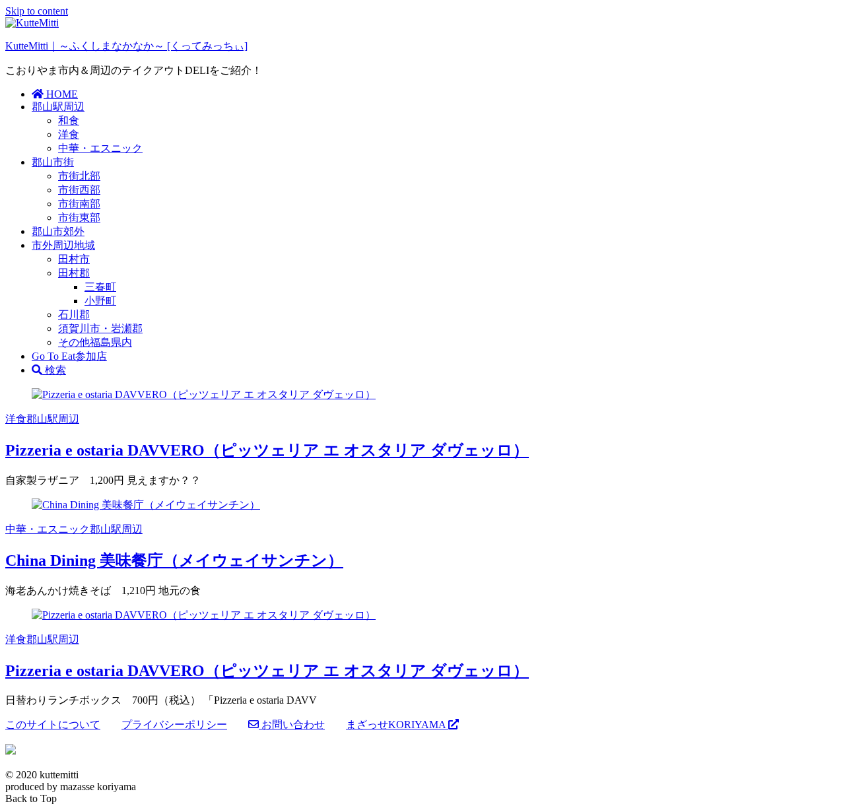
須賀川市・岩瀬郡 (100, 328)
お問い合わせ (292, 724)
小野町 (100, 300)
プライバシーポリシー (174, 724)
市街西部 (79, 189)
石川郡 (74, 314)
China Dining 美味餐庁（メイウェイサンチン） (174, 560)
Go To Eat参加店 (69, 356)
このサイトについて (52, 724)
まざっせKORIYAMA (397, 724)
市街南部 (79, 203)
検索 (54, 370)
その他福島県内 (95, 342)
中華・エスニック (100, 148)
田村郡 (74, 273)
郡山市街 (53, 162)
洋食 (68, 134)
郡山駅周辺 (58, 106)
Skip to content (36, 11)
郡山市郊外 (58, 231)
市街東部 (79, 217)
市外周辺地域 (63, 245)
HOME (61, 94)
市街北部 (79, 176)
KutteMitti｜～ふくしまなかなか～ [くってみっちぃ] (126, 45)
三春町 (100, 286)
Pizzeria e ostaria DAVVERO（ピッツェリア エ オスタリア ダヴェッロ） (267, 450)
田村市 (74, 259)
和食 (68, 120)
